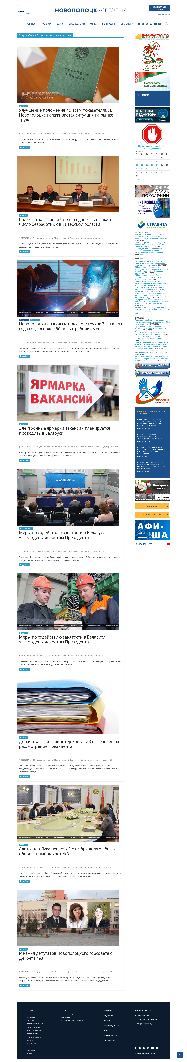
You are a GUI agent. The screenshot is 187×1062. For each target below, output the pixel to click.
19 (147, 169)
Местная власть (26, 529)
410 (33, 760)
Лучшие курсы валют (163, 14)
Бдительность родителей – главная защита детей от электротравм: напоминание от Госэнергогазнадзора (151, 236)
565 (33, 867)
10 (137, 165)
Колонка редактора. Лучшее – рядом (150, 257)
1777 (34, 134)
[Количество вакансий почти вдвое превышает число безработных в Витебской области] (68, 157)
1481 (34, 551)
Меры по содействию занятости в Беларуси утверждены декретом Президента (62, 535)
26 (147, 172)
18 (142, 169)
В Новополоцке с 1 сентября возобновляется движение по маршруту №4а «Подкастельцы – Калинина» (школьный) (151, 270)
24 (137, 172)
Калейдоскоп (32, 1050)
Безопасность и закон (35, 1024)
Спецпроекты (32, 1043)
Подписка (46, 24)
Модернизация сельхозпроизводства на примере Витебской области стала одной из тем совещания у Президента (152, 302)
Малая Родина (66, 1017)
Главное (23, 106)
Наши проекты (108, 24)
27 (152, 172)
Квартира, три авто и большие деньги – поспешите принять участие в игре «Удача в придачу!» (151, 245)
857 (33, 972)
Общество (24, 320)
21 (157, 169)
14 (157, 165)
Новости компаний (34, 1030)
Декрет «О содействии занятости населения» (87, 134)
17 (137, 169)
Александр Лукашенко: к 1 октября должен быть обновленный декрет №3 (67, 851)
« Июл (138, 180)
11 (142, 165)
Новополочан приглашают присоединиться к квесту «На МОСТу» (151, 351)
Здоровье (30, 1040)
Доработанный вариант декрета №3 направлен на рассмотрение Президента (69, 744)
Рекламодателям (76, 24)
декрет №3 (108, 760)
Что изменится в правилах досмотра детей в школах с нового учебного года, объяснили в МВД (151, 295)
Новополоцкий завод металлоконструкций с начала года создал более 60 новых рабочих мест (70, 326)
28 (157, 172)
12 (147, 165)
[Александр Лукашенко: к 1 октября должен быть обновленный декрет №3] (68, 786)
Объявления (127, 24)
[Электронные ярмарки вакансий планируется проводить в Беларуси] (68, 366)
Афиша (93, 24)
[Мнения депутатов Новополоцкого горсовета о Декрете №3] (68, 891)
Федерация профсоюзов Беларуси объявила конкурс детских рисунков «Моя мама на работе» (152, 322)
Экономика (35, 320)
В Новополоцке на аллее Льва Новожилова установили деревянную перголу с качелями (150, 277)
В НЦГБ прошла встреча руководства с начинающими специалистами (151, 315)
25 (142, 172)
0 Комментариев (61, 134)
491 (33, 238)
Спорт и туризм (32, 1034)
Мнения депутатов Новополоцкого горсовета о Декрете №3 (66, 955)
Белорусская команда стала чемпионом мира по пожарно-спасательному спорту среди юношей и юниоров (152, 359)
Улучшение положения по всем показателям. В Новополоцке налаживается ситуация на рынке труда (66, 115)
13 (152, 165)
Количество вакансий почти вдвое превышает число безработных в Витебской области (65, 222)
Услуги (59, 24)
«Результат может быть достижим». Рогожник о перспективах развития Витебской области (149, 289)
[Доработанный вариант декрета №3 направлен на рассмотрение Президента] (68, 679)
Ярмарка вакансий (111, 447)
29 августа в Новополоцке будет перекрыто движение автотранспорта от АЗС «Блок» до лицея (151, 283)
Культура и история (34, 1037)
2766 (34, 342)
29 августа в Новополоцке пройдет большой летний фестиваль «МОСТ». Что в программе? (152, 310)
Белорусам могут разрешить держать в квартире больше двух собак (151, 333)
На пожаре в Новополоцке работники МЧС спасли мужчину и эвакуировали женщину (150, 328)
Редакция (31, 24)
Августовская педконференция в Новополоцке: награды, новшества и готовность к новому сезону (150, 263)
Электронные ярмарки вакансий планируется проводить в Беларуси (64, 430)
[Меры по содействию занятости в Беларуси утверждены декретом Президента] (68, 470)
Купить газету (152, 514)
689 (33, 447)
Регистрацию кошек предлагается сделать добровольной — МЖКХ (149, 337)
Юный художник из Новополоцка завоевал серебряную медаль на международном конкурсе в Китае (149, 251)
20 (152, 169)
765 (33, 656)
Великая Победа (67, 1014)
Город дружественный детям (72, 1020)
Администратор (45, 134)
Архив (29, 1053)
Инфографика (32, 1047)
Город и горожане (33, 1027)
